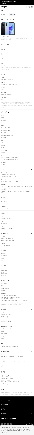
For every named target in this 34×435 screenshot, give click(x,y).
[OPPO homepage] (4, 7)
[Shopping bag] (26, 7)
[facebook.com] (2, 424)
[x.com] (5, 424)
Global (3, 3)
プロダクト (5, 14)
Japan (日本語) (29, 424)
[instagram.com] (11, 424)
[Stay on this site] (31, 2)
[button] (32, 7)
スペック (13, 14)
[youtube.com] (8, 424)
